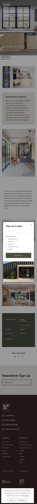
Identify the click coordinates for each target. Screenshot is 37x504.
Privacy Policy (23, 471)
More (27, 495)
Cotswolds (5, 442)
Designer (10, 244)
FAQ (21, 462)
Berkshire (5, 453)
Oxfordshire (5, 448)
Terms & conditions (8, 471)
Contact (22, 459)
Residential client (13, 239)
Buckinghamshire (7, 445)
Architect (10, 241)
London (4, 451)
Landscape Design (11, 425)
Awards (22, 451)
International (6, 456)
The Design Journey (26, 445)
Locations (5, 438)
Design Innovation (25, 448)
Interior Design (5, 57)
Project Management (12, 429)
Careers (22, 456)
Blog (21, 453)
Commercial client (13, 246)
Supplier (10, 249)
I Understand (22, 500)
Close (11, 500)
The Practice (23, 442)
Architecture (9, 415)
